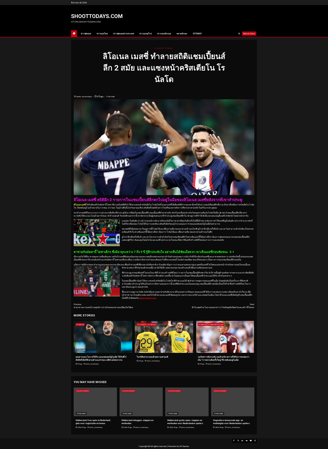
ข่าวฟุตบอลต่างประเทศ (123, 33)
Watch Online (249, 33)
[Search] (239, 33)
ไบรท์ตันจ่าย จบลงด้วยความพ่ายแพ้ (152, 357)
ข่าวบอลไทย (102, 33)
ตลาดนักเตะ (182, 33)
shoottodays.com (97, 16)
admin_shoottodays (84, 96)
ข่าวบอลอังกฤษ (164, 33)
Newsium (172, 446)
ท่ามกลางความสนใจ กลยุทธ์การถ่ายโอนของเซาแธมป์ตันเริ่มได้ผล (103, 305)
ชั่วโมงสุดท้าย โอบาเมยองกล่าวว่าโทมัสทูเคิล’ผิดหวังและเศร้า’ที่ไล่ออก (223, 305)
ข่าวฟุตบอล (86, 33)
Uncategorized (82, 391)
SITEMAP (197, 33)
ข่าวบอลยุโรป (145, 33)
